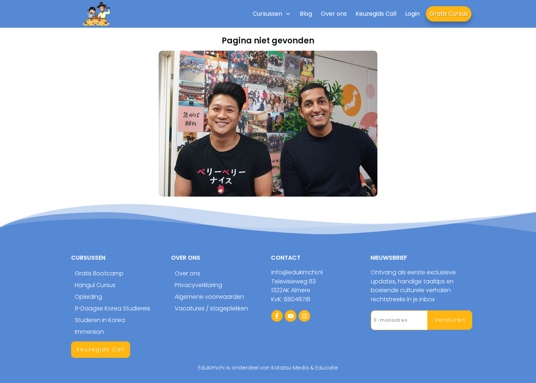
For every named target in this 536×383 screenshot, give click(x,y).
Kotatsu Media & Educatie (304, 367)
